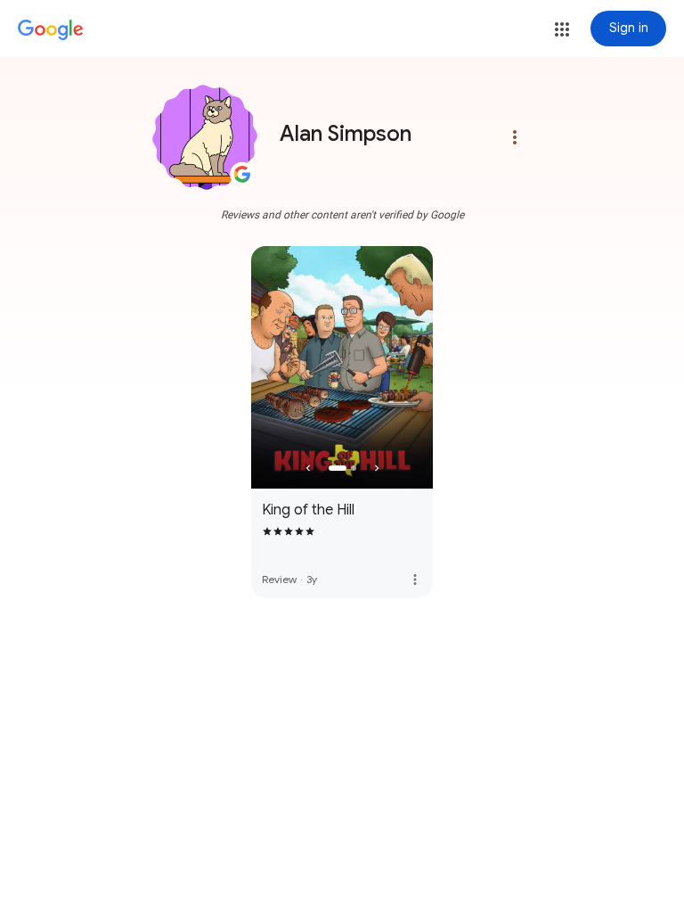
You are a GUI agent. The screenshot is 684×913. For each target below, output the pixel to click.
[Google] (51, 30)
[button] (562, 29)
